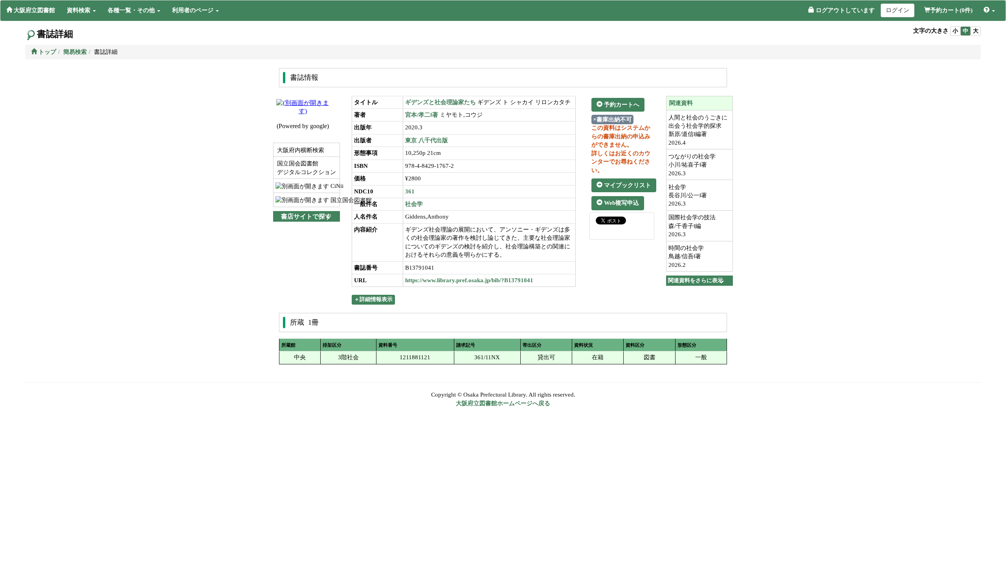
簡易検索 (75, 52)
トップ (46, 52)
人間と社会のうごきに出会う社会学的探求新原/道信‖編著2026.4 (697, 130)
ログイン (897, 10)
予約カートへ (620, 104)
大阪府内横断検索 (299, 150)
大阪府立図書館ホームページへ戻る (503, 403)
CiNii (334, 186)
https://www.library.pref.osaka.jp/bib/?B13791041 (469, 280)
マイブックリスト (626, 185)
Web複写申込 (620, 203)
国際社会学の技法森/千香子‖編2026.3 (692, 225)
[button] (81, 10)
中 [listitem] (965, 31)
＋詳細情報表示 (373, 299)
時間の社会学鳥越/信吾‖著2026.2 (686, 256)
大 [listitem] (975, 31)
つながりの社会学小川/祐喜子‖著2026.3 (692, 164)
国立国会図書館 (334, 200)
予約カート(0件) (951, 10)
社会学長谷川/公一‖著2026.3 (687, 195)
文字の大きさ (931, 31)
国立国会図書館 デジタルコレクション (305, 167)
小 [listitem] (955, 31)
